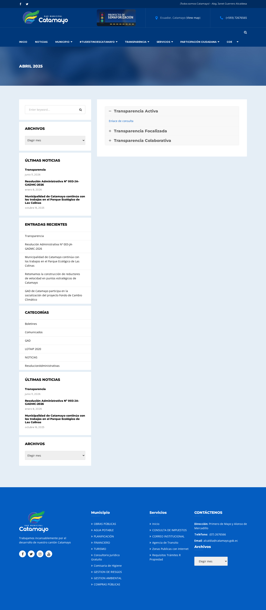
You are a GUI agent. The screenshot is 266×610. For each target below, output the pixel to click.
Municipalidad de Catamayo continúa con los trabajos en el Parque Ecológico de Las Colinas (55, 200)
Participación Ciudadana (198, 41)
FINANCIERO (102, 542)
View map (193, 18)
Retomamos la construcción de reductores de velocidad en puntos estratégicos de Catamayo (52, 278)
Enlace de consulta (121, 121)
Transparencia (135, 41)
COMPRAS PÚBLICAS (107, 584)
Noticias (41, 41)
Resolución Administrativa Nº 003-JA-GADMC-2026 (52, 183)
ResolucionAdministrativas (42, 366)
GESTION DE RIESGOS (108, 572)
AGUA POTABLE (104, 530)
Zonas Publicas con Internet (170, 549)
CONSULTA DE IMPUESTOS (169, 530)
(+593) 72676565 (236, 18)
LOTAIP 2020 (33, 349)
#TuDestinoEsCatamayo (97, 41)
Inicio (23, 41)
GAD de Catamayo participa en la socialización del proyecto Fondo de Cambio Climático (53, 295)
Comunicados (34, 332)
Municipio (62, 41)
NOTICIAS (31, 357)
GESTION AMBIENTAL (108, 578)
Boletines (31, 324)
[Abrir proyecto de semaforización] (116, 17)
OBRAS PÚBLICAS (105, 524)
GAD (28, 340)
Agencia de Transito (165, 542)
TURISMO (100, 549)
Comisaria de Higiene (108, 565)
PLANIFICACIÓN (104, 536)
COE (229, 41)
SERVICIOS (163, 41)
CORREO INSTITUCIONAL (168, 536)
